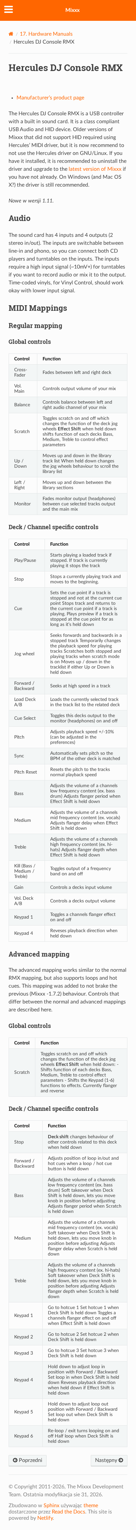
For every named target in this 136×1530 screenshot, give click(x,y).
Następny (107, 1460)
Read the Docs (68, 1511)
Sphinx (51, 1505)
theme (91, 1505)
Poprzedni (29, 1460)
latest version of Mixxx (95, 169)
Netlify (45, 1518)
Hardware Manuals (46, 34)
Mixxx (72, 10)
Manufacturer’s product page (50, 97)
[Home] (11, 34)
